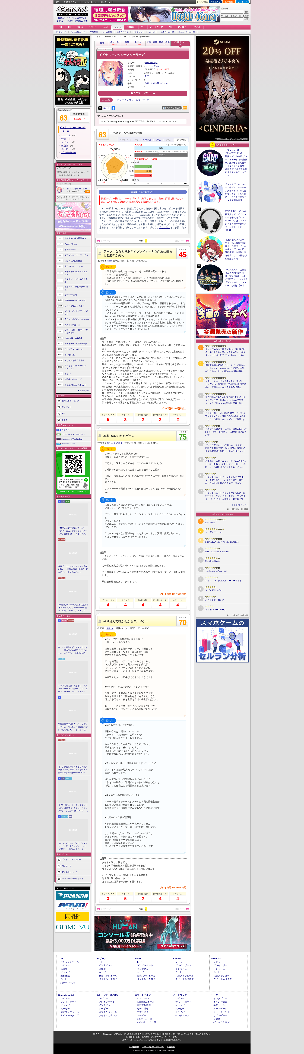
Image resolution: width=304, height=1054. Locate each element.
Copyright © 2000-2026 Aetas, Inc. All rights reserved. (152, 1050)
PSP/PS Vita (217, 958)
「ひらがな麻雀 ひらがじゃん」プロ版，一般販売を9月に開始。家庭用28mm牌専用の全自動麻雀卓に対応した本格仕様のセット (225, 448)
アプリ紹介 (142, 1012)
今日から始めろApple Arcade (77, 319)
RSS (57, 2)
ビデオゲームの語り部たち (76, 343)
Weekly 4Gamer (71, 244)
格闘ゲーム (219, 1005)
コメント (106, 108)
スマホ (118, 27)
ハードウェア (156, 27)
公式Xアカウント (70, 2)
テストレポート (183, 1001)
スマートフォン (143, 995)
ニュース (66, 135)
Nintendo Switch (68, 444)
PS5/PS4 (92, 27)
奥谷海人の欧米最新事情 (75, 238)
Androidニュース (78, 32)
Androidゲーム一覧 (187, 32)
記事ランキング (69, 982)
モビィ (110, 628)
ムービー (153, 32)
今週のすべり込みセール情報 (76, 288)
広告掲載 (171, 1047)
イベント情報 (220, 1001)
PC (69, 27)
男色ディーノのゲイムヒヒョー (76, 273)
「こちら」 (164, 227)
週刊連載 (65, 975)
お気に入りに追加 (172, 108)
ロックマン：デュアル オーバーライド (223, 580)
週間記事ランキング (70, 401)
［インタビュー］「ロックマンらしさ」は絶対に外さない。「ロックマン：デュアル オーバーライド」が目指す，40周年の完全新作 (72, 808)
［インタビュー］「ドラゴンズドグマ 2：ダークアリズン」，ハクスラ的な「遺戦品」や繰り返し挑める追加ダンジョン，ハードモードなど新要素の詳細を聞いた (72, 846)
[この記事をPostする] (100, 108)
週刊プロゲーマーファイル (76, 255)
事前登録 (94, 32)
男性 (158, 139)
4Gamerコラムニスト (74, 338)
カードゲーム (220, 1008)
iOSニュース (61, 32)
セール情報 (107, 32)
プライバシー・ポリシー (153, 1047)
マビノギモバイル (213, 590)
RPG (147, 76)
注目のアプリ (122, 32)
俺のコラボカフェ (72, 325)
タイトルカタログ (108, 979)
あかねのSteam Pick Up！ (75, 385)
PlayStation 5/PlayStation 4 (72, 439)
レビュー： (80, 191)
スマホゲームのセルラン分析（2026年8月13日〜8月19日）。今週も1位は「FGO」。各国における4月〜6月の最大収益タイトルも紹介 (225, 464)
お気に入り (215, 2)
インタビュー (138, 32)
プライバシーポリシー (71, 859)
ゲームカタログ (221, 1022)
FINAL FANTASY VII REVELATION (222, 542)
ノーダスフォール (213, 532)
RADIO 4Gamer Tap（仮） (76, 300)
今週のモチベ (70, 249)
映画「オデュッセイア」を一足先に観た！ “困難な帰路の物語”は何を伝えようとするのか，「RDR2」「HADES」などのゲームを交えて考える (73, 569)
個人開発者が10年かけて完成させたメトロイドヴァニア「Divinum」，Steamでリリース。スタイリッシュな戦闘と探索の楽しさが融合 (225, 400)
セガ (147, 66)
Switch (105, 27)
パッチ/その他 (68, 152)
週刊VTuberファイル (74, 266)
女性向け (131, 27)
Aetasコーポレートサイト (73, 878)
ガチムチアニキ (115, 443)
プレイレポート (145, 965)
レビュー (66, 142)
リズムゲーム (220, 1015)
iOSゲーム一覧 (167, 32)
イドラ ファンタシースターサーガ (76, 188)
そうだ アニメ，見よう (74, 306)
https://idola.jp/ (151, 62)
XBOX (80, 27)
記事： (71, 191)
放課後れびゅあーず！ (74, 379)
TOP (60, 27)
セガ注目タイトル (159, 83)
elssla (109, 260)
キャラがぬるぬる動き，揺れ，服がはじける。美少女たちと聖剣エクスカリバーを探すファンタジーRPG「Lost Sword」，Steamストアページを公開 (225, 352)
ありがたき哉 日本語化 (74, 360)
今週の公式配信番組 (73, 261)
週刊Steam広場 (71, 295)
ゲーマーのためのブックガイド (76, 312)
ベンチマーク (182, 1015)
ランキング (242, 2)
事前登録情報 (144, 1005)
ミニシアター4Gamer (74, 349)
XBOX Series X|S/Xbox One (72, 434)
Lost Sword (210, 522)
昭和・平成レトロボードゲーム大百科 (76, 331)
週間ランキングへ (241, 505)
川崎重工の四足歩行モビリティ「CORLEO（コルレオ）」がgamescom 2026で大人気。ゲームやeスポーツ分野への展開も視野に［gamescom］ (225, 368)
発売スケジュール (108, 975)
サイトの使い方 (89, 2)
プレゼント (66, 407)
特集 (63, 138)
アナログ (182, 27)
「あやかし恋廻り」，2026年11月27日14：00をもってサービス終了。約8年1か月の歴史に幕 (225, 432)
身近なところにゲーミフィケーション (76, 367)
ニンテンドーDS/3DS (107, 995)
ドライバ (65, 420)
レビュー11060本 (65, 21)
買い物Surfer (70, 355)
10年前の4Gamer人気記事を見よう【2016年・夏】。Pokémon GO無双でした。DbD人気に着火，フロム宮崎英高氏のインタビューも (73, 608)
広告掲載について (69, 872)
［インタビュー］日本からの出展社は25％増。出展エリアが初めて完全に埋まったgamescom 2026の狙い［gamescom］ (72, 770)
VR (142, 27)
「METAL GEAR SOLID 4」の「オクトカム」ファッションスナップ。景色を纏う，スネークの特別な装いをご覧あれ (72, 531)
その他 (216, 1019)
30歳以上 (147, 139)
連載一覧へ (84, 390)
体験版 (64, 145)
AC (170, 27)
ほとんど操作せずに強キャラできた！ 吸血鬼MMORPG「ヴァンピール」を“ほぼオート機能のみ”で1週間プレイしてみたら (73, 650)
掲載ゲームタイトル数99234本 (72, 18)
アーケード (217, 995)
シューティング (221, 1012)
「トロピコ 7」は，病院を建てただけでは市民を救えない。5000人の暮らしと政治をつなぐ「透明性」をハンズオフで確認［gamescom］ (225, 416)
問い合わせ (105, 2)
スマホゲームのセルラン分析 (76, 280)
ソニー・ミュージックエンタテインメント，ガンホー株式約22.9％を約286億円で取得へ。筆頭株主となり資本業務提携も (225, 384)
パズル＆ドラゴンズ (214, 600)
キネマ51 (68, 374)
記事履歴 (229, 2)
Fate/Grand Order (212, 561)
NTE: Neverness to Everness (217, 551)
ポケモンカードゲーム (215, 609)
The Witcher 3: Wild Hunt (216, 571)
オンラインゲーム (70, 962)
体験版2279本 (81, 21)
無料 (147, 83)
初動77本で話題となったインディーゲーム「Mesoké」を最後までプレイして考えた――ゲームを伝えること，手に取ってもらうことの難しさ (73, 727)
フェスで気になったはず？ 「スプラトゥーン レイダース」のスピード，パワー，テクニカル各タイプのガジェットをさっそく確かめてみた (73, 689)
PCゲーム (65, 430)
